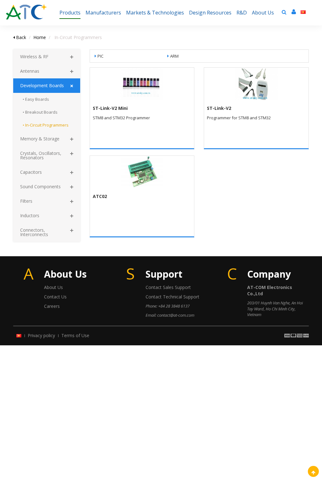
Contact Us (55, 297)
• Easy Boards (36, 99)
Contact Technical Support (172, 297)
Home (39, 37)
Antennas (29, 71)
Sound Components (40, 187)
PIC (100, 56)
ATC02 (100, 196)
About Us (53, 287)
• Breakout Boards (40, 112)
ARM (174, 56)
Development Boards (42, 85)
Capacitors (31, 172)
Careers (52, 306)
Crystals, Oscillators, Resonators (40, 155)
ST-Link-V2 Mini (110, 108)
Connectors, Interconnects (34, 232)
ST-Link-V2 (219, 108)
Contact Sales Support (168, 287)
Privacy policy (41, 335)
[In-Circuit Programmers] (26, 8)
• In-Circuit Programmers (46, 125)
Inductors (29, 215)
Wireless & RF (34, 56)
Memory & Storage (39, 139)
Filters (26, 201)
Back (20, 37)
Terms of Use (75, 335)
